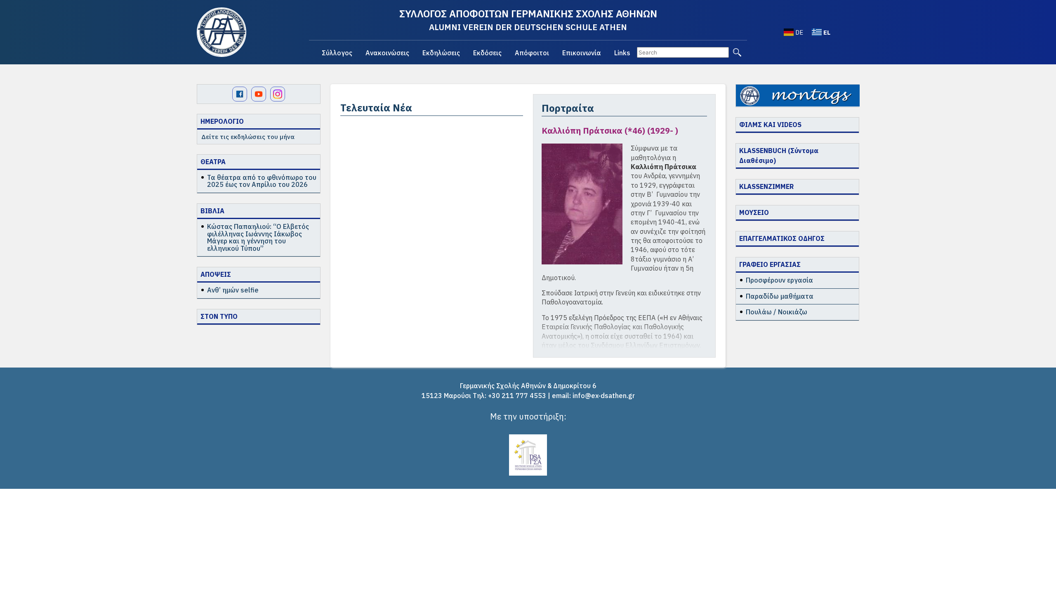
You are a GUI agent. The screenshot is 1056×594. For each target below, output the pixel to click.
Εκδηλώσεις (441, 53)
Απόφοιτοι (532, 53)
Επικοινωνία (581, 53)
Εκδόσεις (487, 53)
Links (622, 53)
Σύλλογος (337, 53)
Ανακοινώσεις (387, 53)
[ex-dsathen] (221, 32)
